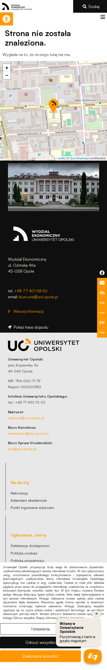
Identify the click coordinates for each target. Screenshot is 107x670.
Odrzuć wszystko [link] (40, 642)
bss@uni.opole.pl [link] (22, 448)
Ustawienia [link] (40, 628)
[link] (6, 18)
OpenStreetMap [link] (79, 158)
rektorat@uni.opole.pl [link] (26, 418)
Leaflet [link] (61, 158)
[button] (102, 17)
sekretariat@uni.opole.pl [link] (28, 433)
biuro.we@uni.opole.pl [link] (38, 296)
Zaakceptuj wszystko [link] (40, 656)
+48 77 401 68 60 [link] (31, 290)
